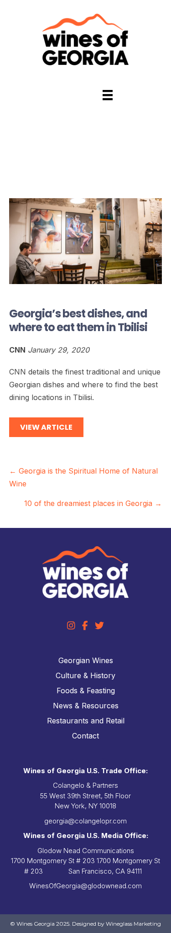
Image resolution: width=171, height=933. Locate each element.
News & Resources (86, 705)
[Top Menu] (107, 95)
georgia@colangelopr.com (85, 821)
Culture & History (85, 675)
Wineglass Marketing (133, 923)
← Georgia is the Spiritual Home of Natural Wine (83, 477)
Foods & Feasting (86, 690)
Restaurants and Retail (85, 720)
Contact (85, 735)
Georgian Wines (85, 660)
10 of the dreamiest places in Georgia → (93, 503)
